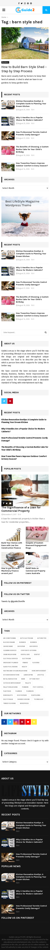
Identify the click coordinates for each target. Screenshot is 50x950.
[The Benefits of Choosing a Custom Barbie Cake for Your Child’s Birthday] (8, 150)
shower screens (23, 699)
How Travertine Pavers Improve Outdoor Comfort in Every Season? (32, 164)
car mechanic (8, 646)
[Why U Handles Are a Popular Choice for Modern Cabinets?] (8, 121)
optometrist (34, 679)
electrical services (10, 659)
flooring (35, 663)
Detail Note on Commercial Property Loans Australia (35, 571)
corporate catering (28, 650)
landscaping (28, 675)
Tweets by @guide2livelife (13, 601)
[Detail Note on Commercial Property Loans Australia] (37, 559)
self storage (8, 699)
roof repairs (22, 695)
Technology (38, 699)
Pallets (28, 683)
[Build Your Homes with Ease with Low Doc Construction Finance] (12, 534)
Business (5, 62)
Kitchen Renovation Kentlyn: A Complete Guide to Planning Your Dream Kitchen (31, 103)
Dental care (25, 654)
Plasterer (7, 691)
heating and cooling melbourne (15, 671)
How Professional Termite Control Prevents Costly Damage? (31, 133)
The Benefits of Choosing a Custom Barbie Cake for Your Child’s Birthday (32, 149)
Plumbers (30, 691)
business (33, 642)
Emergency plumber (10, 663)
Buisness (22, 642)
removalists (8, 695)
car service (33, 646)
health (24, 667)
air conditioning (9, 638)
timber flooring (9, 703)
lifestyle (40, 675)
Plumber (18, 691)
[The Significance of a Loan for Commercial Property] (25, 490)
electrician (26, 659)
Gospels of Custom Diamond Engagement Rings (36, 545)
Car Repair (21, 646)
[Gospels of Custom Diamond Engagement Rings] (37, 534)
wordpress (24, 703)
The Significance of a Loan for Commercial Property (21, 509)
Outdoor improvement (12, 683)
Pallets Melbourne (10, 687)
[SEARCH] (46, 332)
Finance (25, 663)
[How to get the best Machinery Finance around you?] (12, 559)
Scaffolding (35, 695)
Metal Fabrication (10, 679)
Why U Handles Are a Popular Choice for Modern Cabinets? (29, 118)
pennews (25, 687)
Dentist (37, 654)
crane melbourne (9, 654)
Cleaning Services (9, 650)
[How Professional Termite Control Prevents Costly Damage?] (8, 135)
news (23, 679)
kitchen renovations (11, 675)
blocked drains (9, 642)
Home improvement (39, 671)
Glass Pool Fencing (10, 667)
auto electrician (26, 638)
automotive (41, 638)
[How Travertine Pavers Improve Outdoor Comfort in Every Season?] (8, 166)
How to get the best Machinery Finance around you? (10, 571)
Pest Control (38, 687)
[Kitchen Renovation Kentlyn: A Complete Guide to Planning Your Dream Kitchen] (8, 104)
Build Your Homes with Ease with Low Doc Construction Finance (11, 545)
